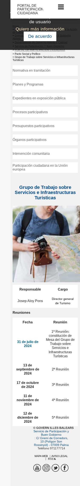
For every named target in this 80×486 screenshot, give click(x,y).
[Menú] (61, 6)
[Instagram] (46, 468)
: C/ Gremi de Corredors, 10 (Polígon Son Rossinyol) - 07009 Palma (51, 441)
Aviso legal (59, 456)
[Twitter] (55, 468)
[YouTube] (37, 468)
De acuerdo (40, 36)
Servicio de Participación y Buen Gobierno (51, 433)
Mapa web (41, 456)
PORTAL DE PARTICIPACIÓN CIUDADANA (40, 50)
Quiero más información (40, 28)
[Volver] (14, 9)
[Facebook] (64, 468)
